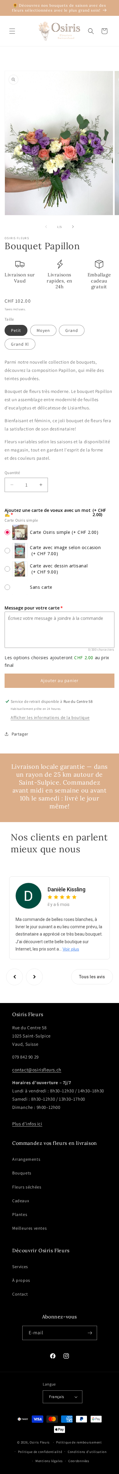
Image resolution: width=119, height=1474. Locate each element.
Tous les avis (92, 976)
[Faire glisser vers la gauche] (46, 226)
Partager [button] (20, 734)
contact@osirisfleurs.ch (36, 1070)
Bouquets (21, 1173)
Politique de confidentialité (40, 1452)
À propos (21, 1280)
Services (20, 1266)
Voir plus (71, 949)
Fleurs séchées (26, 1187)
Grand (71, 330)
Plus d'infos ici (27, 1124)
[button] (12, 31)
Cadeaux (20, 1200)
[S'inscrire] (90, 1333)
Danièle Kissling (66, 889)
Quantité (12, 472)
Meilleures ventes (29, 1228)
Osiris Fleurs (40, 1442)
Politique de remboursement (79, 1442)
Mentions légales (49, 1461)
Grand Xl (20, 344)
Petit (16, 330)
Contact (20, 1294)
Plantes (19, 1214)
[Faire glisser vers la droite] (73, 226)
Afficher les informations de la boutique (50, 717)
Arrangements (26, 1159)
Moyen (43, 330)
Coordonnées (78, 1461)
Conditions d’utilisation (87, 1452)
